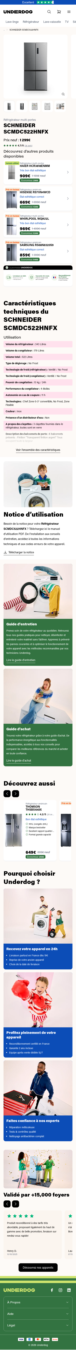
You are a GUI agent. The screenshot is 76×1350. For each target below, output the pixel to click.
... (4, 30)
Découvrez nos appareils (38, 1268)
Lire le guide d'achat (18, 761)
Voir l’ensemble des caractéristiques (38, 450)
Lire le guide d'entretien (20, 660)
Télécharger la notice (21, 552)
